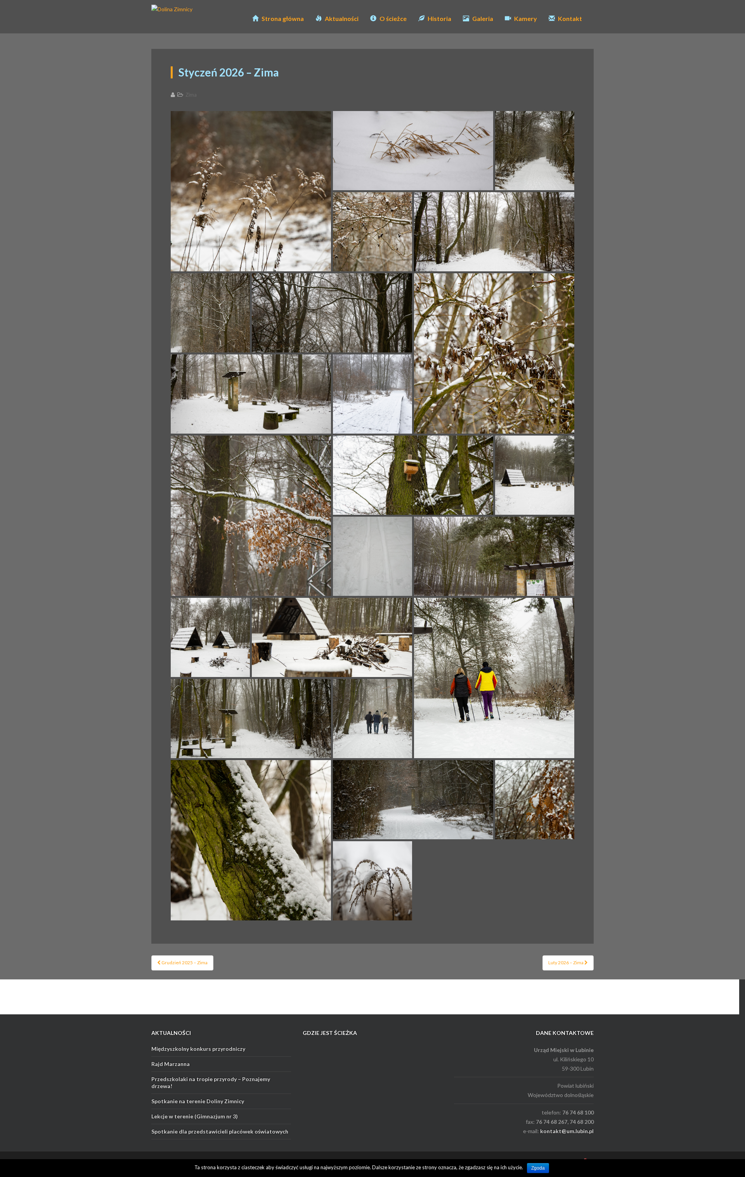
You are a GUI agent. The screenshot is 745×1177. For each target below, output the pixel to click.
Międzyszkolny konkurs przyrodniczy (198, 1048)
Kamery (525, 18)
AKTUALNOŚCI (171, 1032)
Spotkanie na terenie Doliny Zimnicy (197, 1101)
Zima (191, 95)
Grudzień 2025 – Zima (184, 962)
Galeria (482, 18)
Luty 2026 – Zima (566, 962)
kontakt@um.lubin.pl (567, 1131)
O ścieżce (392, 18)
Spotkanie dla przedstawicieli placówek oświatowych (219, 1131)
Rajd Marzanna (170, 1064)
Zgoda (538, 1168)
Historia (438, 18)
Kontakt (569, 18)
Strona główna (282, 18)
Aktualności (341, 18)
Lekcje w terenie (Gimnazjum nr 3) (194, 1116)
